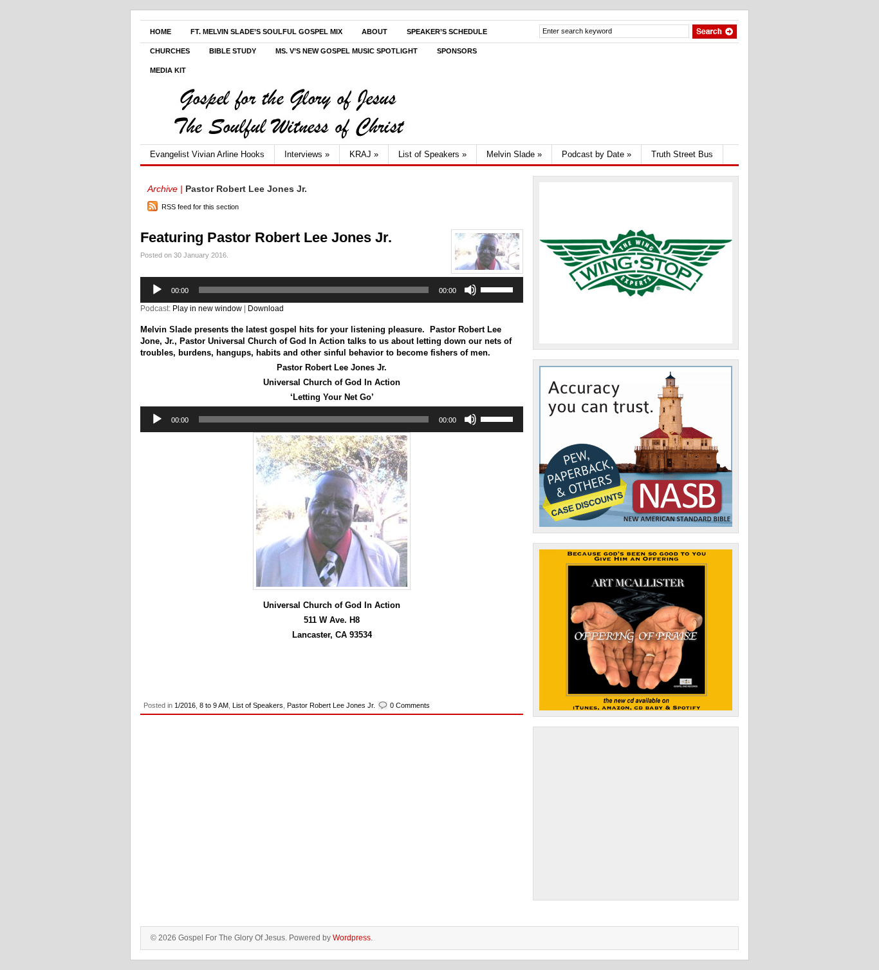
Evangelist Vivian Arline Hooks (207, 154)
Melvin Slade (514, 154)
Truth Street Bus (682, 154)
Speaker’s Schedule (447, 31)
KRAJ (363, 154)
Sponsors (457, 51)
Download (266, 308)
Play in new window (207, 308)
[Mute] (470, 289)
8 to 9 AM (213, 705)
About (374, 31)
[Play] (157, 289)
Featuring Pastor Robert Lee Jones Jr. (266, 237)
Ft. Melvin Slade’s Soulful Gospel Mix (266, 31)
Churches (170, 51)
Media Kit (168, 70)
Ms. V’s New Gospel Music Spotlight (346, 51)
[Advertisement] (635, 813)
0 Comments (410, 705)
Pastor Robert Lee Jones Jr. (331, 705)
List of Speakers (432, 154)
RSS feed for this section (200, 207)
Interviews (306, 154)
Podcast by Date (596, 154)
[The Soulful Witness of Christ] (288, 141)
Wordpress (352, 937)
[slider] (499, 288)
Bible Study (232, 51)
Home (160, 31)
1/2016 (185, 705)
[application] (331, 290)
